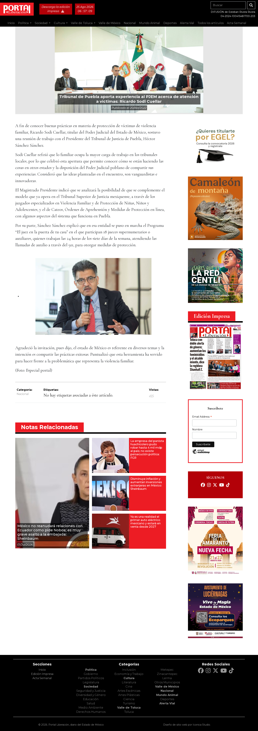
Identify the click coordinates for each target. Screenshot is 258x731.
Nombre (197, 429)
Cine (128, 686)
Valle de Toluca (129, 707)
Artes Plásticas (129, 695)
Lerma (167, 678)
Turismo (129, 703)
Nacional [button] (130, 23)
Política (91, 669)
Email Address (202, 417)
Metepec (167, 669)
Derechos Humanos (90, 711)
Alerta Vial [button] (187, 23)
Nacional (23, 394)
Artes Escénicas (129, 690)
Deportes (167, 699)
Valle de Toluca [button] (82, 23)
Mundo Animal (167, 695)
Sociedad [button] (41, 23)
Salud (91, 703)
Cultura (129, 678)
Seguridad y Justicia (90, 690)
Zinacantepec (167, 674)
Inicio (11, 23)
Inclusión (129, 669)
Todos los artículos (210, 23)
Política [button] (23, 23)
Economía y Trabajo (128, 674)
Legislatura (91, 682)
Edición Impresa (42, 674)
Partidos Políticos (91, 678)
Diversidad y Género (91, 695)
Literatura (129, 682)
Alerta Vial (167, 703)
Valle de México (167, 686)
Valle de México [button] (109, 23)
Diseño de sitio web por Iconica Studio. (187, 724)
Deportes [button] (170, 23)
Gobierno (91, 674)
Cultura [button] (59, 23)
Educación (91, 699)
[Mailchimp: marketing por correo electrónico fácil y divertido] (201, 453)
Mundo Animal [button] (149, 23)
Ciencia (128, 699)
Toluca (129, 711)
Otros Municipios (167, 682)
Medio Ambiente (90, 707)
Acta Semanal (236, 23)
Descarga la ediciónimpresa (56, 9)
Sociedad (91, 686)
